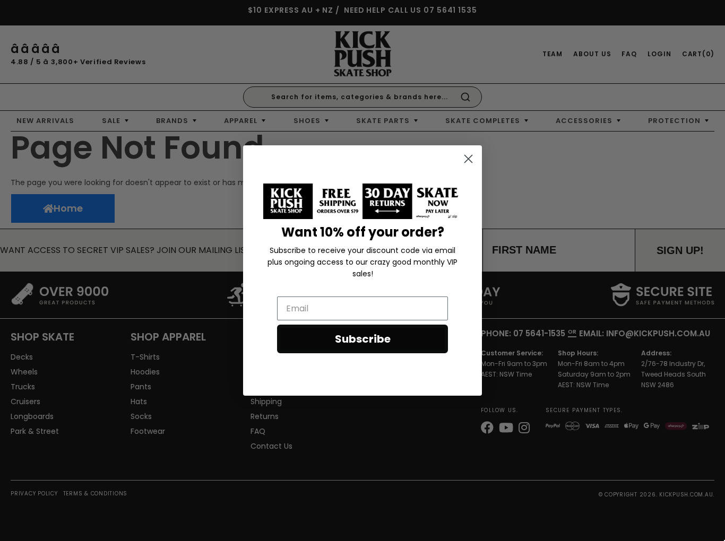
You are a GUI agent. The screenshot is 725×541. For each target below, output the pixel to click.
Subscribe (363, 338)
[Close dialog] (468, 159)
